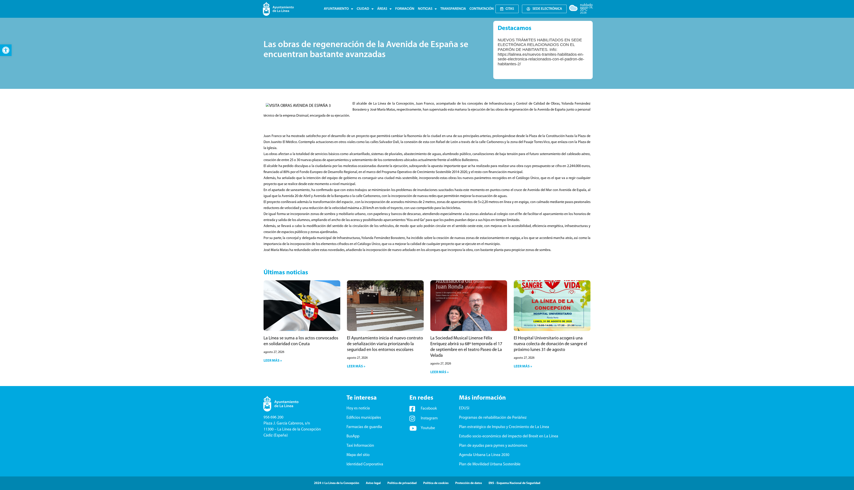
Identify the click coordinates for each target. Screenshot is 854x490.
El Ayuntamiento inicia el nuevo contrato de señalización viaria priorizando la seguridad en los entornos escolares (385, 344)
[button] (6, 50)
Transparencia (453, 9)
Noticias (425, 9)
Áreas (382, 9)
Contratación (481, 9)
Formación (404, 9)
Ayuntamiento (336, 9)
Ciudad (363, 9)
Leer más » (273, 361)
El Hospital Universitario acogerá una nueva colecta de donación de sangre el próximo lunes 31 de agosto (550, 344)
